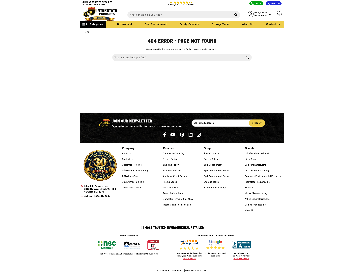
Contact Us (273, 24)
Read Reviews (189, 258)
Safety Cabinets (189, 24)
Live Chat (275, 3)
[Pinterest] (182, 135)
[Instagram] (198, 135)
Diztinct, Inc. (201, 270)
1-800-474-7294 (102, 196)
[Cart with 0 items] (279, 14)
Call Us (257, 3)
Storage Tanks (220, 24)
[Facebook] (165, 135)
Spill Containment (156, 24)
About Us (248, 24)
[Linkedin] (190, 135)
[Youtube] (173, 135)
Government (124, 24)
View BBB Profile (241, 258)
